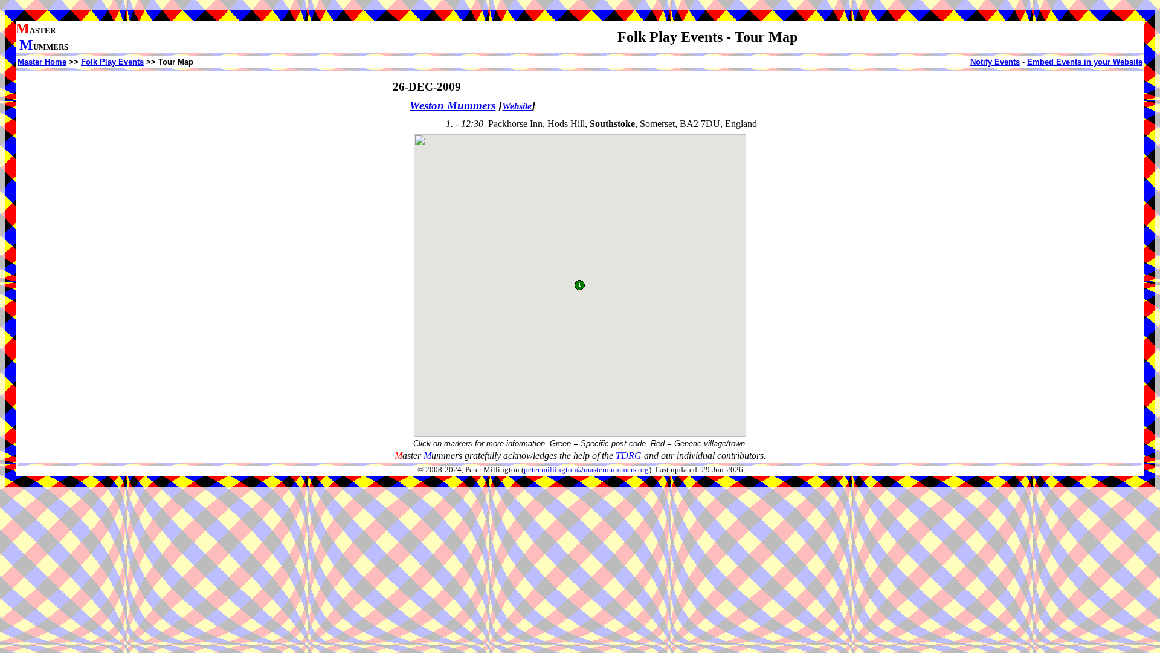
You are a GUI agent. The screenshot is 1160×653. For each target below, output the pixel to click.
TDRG (629, 455)
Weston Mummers (452, 105)
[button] (580, 285)
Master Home (42, 62)
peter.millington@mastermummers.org (586, 470)
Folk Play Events (112, 62)
